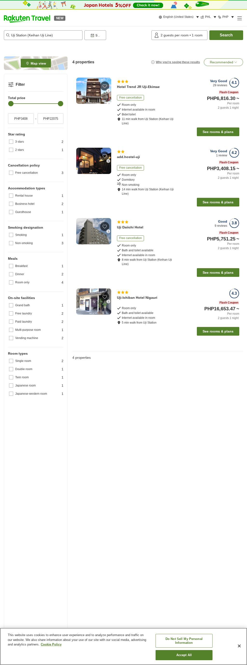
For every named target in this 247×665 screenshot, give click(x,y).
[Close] (239, 646)
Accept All (184, 655)
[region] (123, 646)
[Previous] (79, 91)
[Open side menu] (239, 18)
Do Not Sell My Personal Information (184, 641)
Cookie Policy (51, 644)
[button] (27, 18)
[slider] (11, 103)
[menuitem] (179, 17)
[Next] (108, 91)
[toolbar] (117, 35)
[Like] (104, 86)
